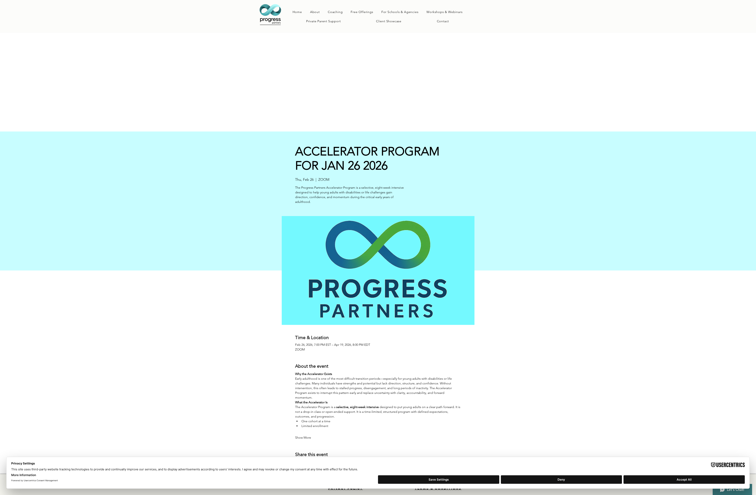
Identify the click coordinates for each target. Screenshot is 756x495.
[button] (335, 12)
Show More (303, 437)
